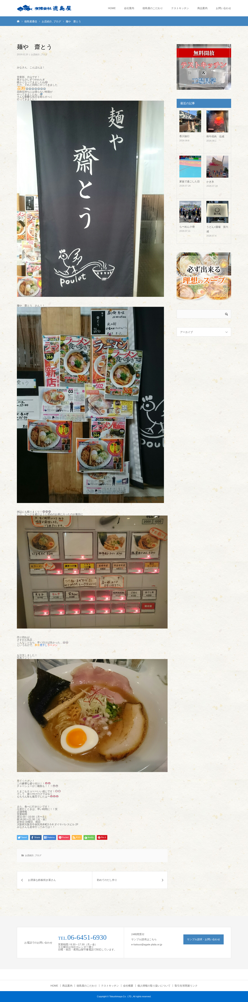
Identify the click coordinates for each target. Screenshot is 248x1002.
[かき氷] (217, 167)
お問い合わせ (223, 8)
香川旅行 (184, 136)
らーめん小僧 (187, 226)
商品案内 (202, 8)
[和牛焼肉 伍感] (217, 121)
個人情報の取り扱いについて (153, 985)
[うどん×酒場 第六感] (217, 212)
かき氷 (210, 181)
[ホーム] (18, 21)
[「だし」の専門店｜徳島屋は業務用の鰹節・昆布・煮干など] (44, 8)
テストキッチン (180, 8)
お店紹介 (35, 54)
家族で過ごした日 (189, 181)
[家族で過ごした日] (190, 166)
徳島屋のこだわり (153, 8)
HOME (112, 8)
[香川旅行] (190, 121)
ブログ (44, 54)
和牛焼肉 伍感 (215, 136)
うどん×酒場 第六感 (217, 229)
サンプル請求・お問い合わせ (203, 939)
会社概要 (128, 985)
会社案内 (129, 8)
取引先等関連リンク (186, 985)
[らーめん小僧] (190, 212)
